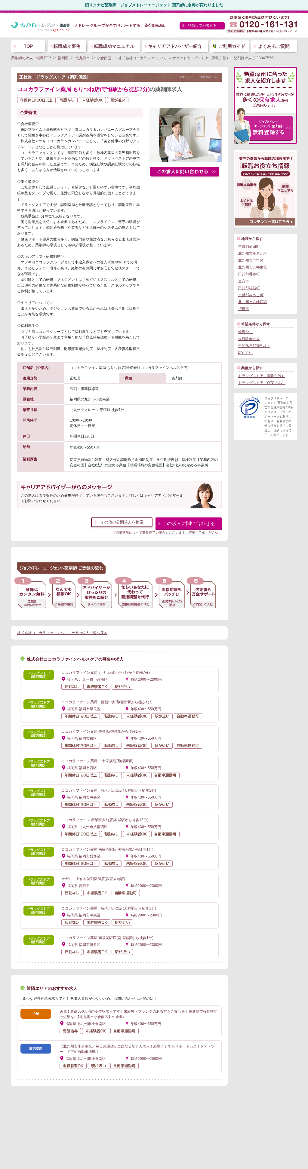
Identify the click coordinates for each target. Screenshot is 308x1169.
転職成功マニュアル (114, 46)
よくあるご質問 (274, 46)
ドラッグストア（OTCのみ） (261, 383)
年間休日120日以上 (254, 346)
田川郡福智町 (249, 288)
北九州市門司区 (250, 260)
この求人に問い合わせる (188, 523)
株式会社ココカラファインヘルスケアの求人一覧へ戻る (62, 633)
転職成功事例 (67, 46)
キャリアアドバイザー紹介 (175, 46)
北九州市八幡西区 (252, 302)
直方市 (243, 281)
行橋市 (243, 309)
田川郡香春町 (249, 274)
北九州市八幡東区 (252, 267)
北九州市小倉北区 (252, 253)
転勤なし (245, 332)
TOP (28, 46)
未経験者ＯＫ (249, 339)
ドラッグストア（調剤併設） (261, 376)
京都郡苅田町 (249, 246)
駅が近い (245, 353)
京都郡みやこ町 (250, 295)
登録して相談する (202, 25)
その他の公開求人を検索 (121, 522)
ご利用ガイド (231, 46)
